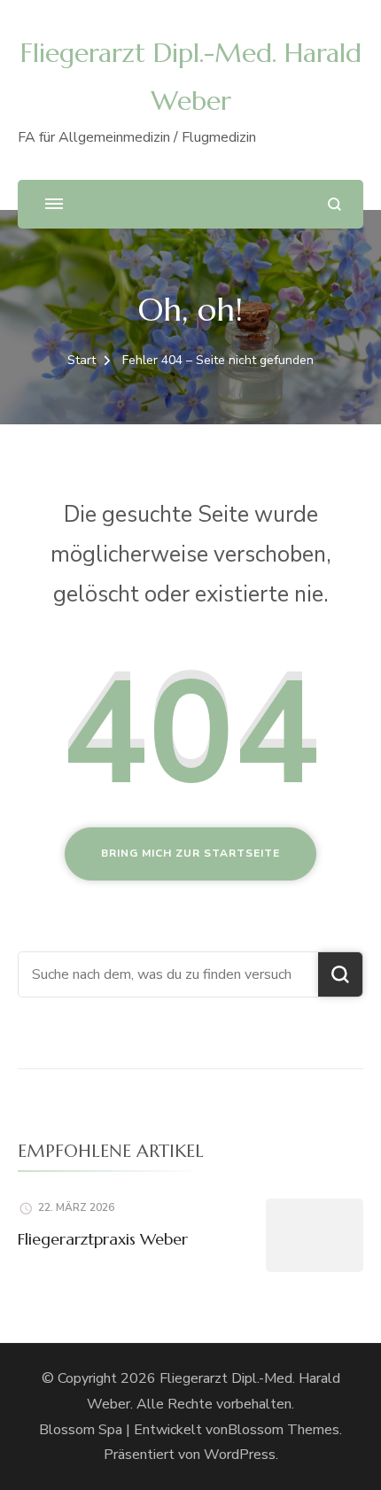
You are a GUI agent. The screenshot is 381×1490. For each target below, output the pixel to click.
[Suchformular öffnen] (334, 204)
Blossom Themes (283, 1430)
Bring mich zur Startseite (190, 853)
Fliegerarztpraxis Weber (103, 1239)
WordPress (240, 1454)
